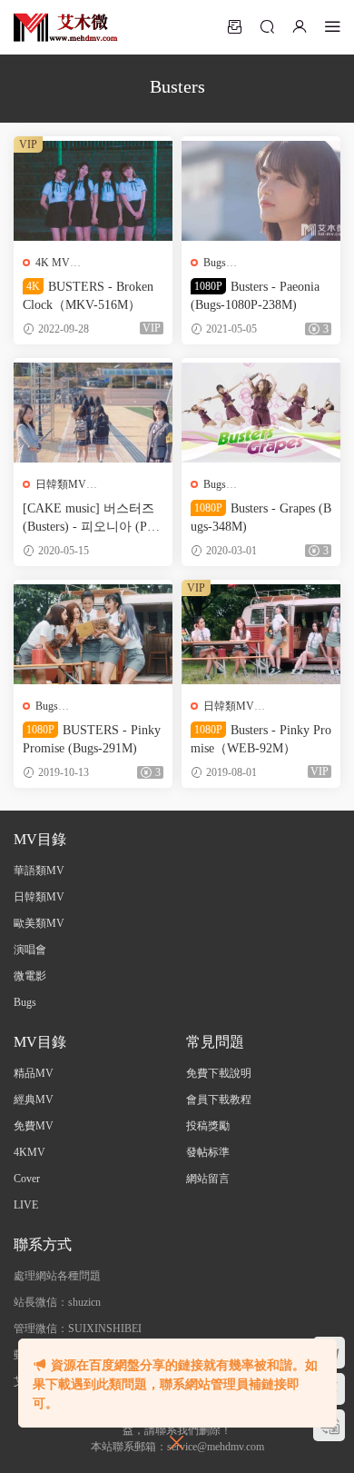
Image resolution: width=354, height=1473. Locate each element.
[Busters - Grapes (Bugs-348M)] (261, 412)
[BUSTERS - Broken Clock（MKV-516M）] (93, 190)
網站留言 (208, 1178)
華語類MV (39, 870)
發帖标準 (208, 1152)
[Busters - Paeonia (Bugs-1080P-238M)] (261, 190)
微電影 (30, 976)
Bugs (214, 262)
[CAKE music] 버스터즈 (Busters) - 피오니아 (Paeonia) (90, 519)
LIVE (26, 1205)
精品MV (34, 1073)
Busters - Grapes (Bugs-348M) (261, 517)
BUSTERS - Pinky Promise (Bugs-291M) (92, 739)
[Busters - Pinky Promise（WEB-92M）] (261, 634)
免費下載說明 (218, 1073)
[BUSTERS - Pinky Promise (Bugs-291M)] (93, 634)
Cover (27, 1178)
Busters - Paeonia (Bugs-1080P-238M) (255, 296)
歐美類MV (39, 923)
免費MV (34, 1126)
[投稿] (234, 26)
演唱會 (30, 949)
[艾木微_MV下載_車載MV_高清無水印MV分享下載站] (66, 27)
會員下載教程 (218, 1099)
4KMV (29, 1152)
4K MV (52, 262)
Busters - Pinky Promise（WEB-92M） (261, 739)
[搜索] (267, 26)
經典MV (34, 1099)
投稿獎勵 (208, 1126)
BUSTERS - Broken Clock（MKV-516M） (88, 296)
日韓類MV (60, 484)
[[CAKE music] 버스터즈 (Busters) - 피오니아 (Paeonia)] (93, 412)
